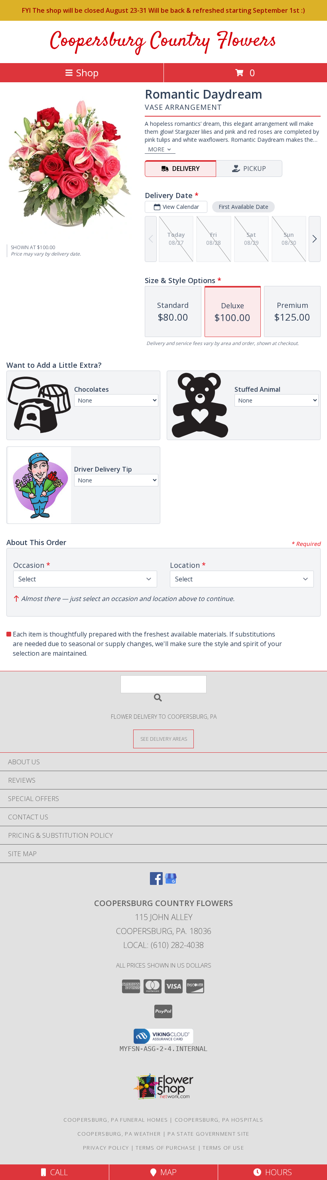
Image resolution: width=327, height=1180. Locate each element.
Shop (87, 72)
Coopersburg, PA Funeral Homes (115, 1119)
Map (166, 1172)
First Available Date (243, 206)
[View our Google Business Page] (170, 882)
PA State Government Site (208, 1133)
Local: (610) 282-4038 (163, 945)
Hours (276, 1172)
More (156, 149)
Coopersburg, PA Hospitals (219, 1119)
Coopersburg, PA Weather (119, 1133)
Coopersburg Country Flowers (163, 41)
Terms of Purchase (166, 1147)
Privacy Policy (106, 1147)
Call (57, 1172)
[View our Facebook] (156, 882)
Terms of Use (223, 1147)
